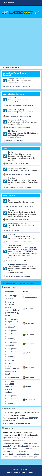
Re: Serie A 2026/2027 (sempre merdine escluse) (9, 386)
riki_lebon (27, 276)
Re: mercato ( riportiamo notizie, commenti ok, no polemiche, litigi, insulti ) (12, 308)
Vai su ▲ (30, 473)
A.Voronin (30, 323)
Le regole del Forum (16, 79)
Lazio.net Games (15, 245)
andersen (30, 335)
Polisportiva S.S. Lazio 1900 (19, 120)
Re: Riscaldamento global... (14, 206)
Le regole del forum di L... (14, 86)
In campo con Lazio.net (17, 265)
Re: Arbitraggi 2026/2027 (14, 105)
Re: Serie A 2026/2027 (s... (14, 163)
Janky (25, 443)
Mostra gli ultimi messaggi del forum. (18, 423)
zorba (26, 163)
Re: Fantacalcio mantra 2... (15, 261)
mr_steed (28, 174)
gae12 (5, 449)
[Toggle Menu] (37, 3)
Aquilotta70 (17, 272)
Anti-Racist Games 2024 (14, 116)
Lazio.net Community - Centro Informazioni (18, 283)
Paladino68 (30, 400)
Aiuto (9, 473)
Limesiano (12, 449)
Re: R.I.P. (9, 230)
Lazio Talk (12, 98)
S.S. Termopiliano (25, 457)
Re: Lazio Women (12, 378)
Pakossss (18, 443)
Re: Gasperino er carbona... (14, 174)
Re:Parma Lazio (11, 140)
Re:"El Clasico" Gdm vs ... (14, 276)
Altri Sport (12, 178)
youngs (20, 140)
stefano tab (18, 137)
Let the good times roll (17, 223)
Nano (27, 261)
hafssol (26, 219)
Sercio (22, 415)
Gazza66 (29, 309)
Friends (11, 210)
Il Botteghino (13, 131)
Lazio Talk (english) (16, 110)
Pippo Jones (29, 206)
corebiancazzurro (10, 457)
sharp (36, 454)
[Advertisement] (21, 43)
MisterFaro (27, 116)
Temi (10, 200)
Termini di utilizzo (19, 473)
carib (22, 272)
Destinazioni (13, 234)
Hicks (23, 451)
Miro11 (14, 446)
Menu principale (9, 3)
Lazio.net (22, 83)
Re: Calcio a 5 (10, 127)
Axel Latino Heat (9, 454)
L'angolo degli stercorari (18, 168)
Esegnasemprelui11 (26, 449)
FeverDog (6, 451)
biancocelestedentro (23, 127)
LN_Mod (17, 102)
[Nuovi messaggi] (5, 81)
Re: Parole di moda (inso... (14, 219)
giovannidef (16, 451)
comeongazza (28, 105)
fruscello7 (7, 446)
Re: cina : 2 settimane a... (14, 242)
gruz (28, 353)
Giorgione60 (23, 446)
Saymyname (28, 242)
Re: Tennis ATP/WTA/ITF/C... (15, 187)
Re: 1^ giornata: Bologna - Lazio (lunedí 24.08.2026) (11, 323)
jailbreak (29, 187)
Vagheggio (21, 454)
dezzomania (33, 446)
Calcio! (10, 152)
